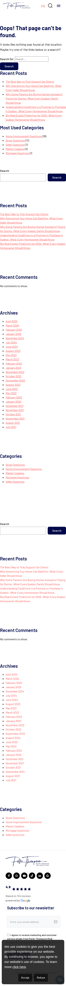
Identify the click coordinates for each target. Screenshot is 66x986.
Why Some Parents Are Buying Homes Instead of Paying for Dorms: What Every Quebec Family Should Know (34, 98)
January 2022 (13, 401)
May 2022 (11, 393)
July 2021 (11, 427)
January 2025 (13, 334)
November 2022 (15, 372)
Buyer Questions (15, 140)
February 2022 (14, 397)
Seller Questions (15, 144)
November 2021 (15, 410)
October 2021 (13, 414)
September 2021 (15, 418)
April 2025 (11, 321)
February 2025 (14, 329)
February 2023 (14, 363)
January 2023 (13, 367)
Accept (25, 977)
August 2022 (13, 384)
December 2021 (14, 405)
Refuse (41, 977)
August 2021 (13, 422)
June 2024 (12, 346)
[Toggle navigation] (58, 5)
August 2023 (13, 350)
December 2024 (15, 338)
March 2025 (12, 325)
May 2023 (11, 355)
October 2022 (13, 376)
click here (19, 967)
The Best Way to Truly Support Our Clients (30, 81)
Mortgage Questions (17, 153)
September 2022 (15, 380)
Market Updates (15, 148)
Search (4, 170)
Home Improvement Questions (24, 136)
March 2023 (12, 359)
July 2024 (11, 342)
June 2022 (12, 389)
